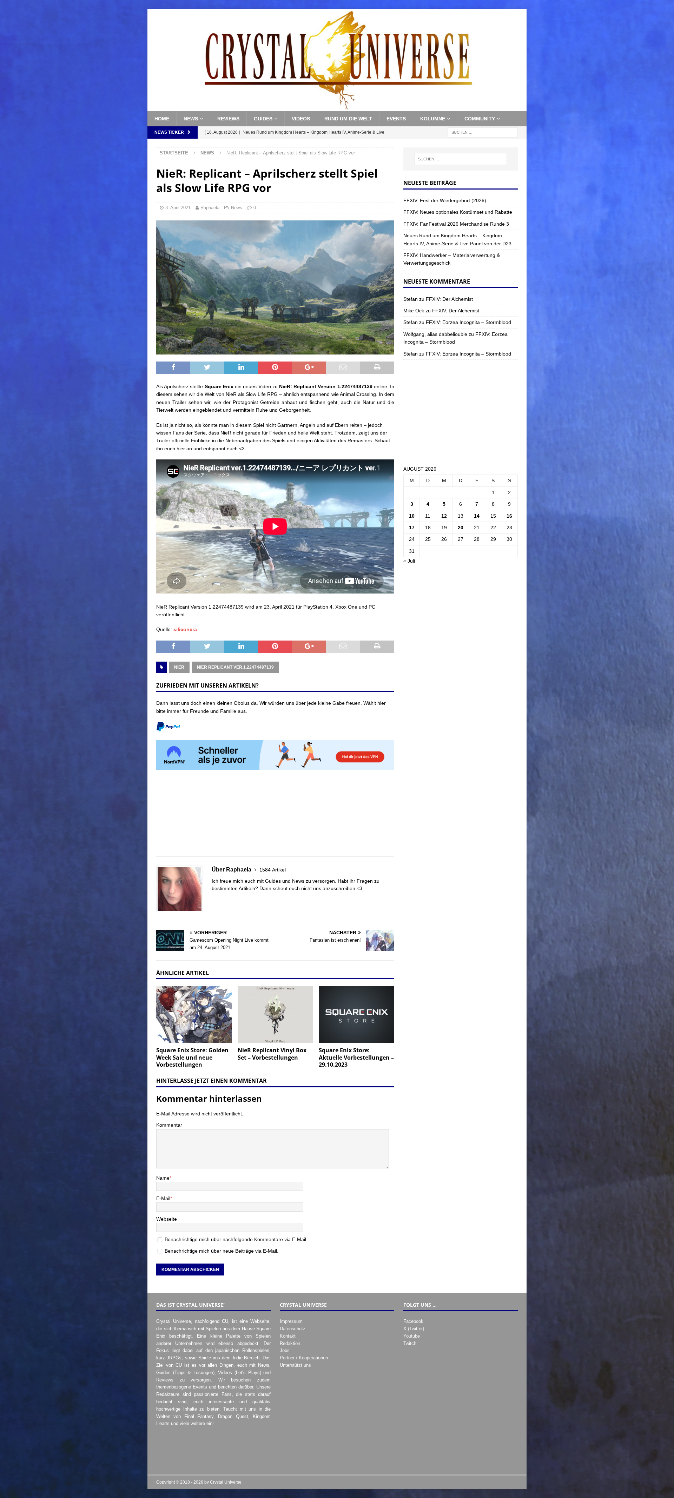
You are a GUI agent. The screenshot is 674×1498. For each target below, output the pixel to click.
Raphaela (209, 207)
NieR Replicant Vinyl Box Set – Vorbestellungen (272, 1053)
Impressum (291, 1321)
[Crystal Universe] (337, 107)
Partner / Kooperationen (304, 1357)
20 (460, 527)
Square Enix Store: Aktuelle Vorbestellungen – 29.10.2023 (356, 1057)
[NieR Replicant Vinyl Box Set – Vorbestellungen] (275, 1014)
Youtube (411, 1336)
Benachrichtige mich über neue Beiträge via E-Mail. (221, 1251)
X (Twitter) (413, 1328)
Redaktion (290, 1343)
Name (163, 1178)
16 (509, 516)
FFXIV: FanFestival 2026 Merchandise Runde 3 (456, 224)
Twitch (409, 1343)
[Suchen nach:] (483, 132)
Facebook (413, 1321)
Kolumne (432, 118)
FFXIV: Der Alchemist (449, 299)
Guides (263, 118)
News (191, 118)
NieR (179, 667)
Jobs (285, 1350)
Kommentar (169, 1125)
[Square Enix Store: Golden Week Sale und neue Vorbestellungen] (194, 1014)
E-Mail (163, 1198)
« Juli (409, 561)
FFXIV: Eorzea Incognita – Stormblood (468, 322)
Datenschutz (292, 1328)
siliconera (185, 629)
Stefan (410, 299)
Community (479, 118)
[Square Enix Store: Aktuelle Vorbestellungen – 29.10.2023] (356, 1014)
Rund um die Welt (348, 118)
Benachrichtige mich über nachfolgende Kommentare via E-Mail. (236, 1239)
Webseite (166, 1219)
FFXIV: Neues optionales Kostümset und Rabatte (457, 212)
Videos (301, 118)
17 (412, 527)
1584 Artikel (272, 870)
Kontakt (288, 1336)
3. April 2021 (178, 207)
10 (412, 516)
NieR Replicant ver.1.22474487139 (235, 667)
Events (396, 118)
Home (161, 118)
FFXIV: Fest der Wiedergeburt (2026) (444, 200)
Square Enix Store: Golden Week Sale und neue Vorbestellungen (192, 1057)
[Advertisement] (275, 817)
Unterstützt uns (295, 1365)
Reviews (228, 118)
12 (444, 516)
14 (477, 516)
